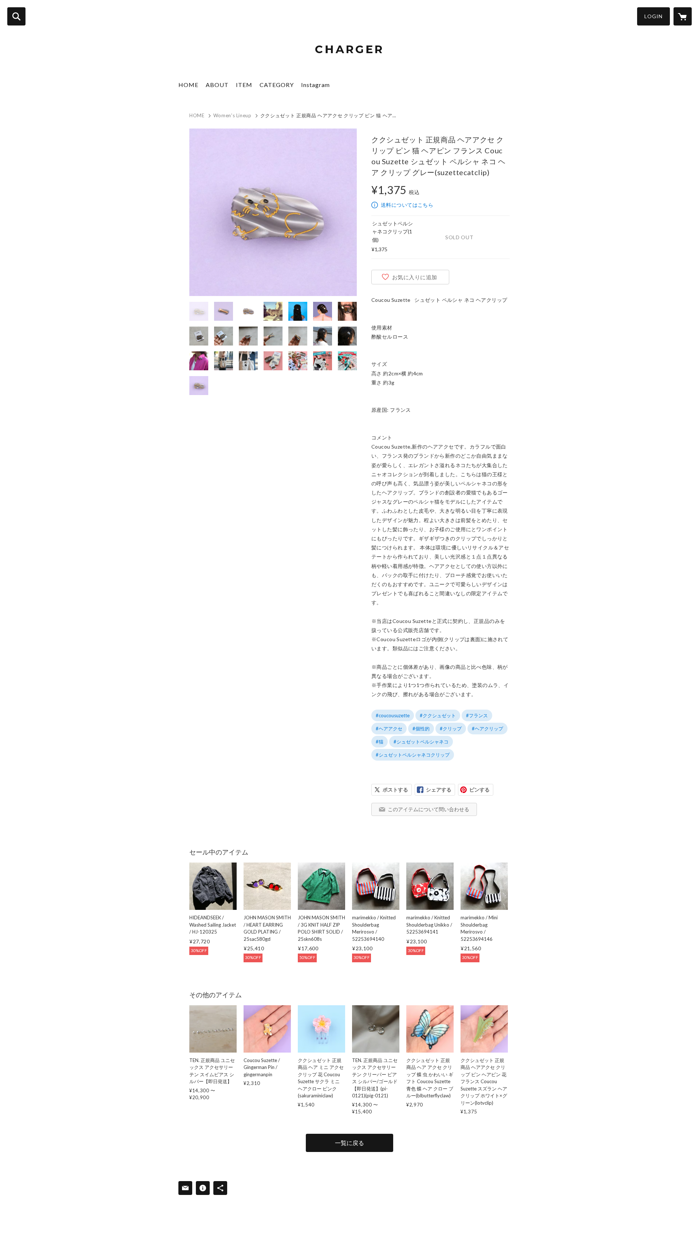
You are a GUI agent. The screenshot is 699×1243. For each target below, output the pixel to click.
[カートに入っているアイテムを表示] (683, 16)
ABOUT (217, 84)
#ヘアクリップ (487, 728)
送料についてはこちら (407, 205)
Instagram (315, 84)
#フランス (477, 715)
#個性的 (421, 728)
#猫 (379, 742)
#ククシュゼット (438, 715)
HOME (188, 84)
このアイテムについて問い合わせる (428, 809)
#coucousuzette (393, 715)
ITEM (244, 84)
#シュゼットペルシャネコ (421, 742)
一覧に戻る (349, 1142)
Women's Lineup (232, 115)
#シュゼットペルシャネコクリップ (413, 755)
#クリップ (451, 728)
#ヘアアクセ (389, 728)
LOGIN (653, 16)
